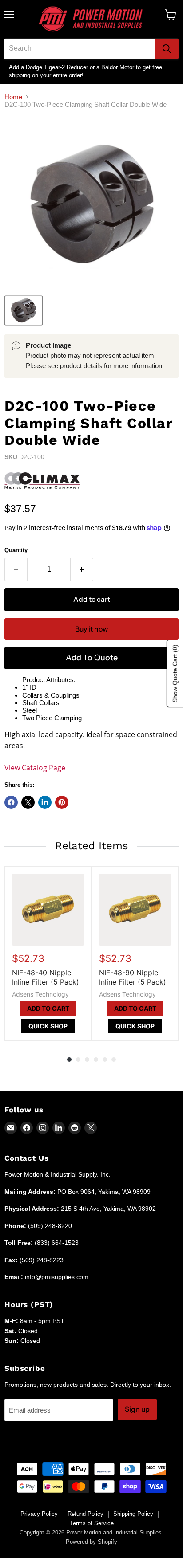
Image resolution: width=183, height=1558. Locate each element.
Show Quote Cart (175, 673)
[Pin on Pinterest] (61, 802)
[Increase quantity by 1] (82, 569)
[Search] (167, 49)
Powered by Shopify (91, 1541)
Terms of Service (92, 1523)
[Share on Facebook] (11, 802)
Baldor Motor (117, 67)
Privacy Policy (39, 1514)
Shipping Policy (133, 1514)
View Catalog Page (34, 768)
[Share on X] (28, 802)
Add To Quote (92, 658)
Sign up (137, 1409)
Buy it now (91, 629)
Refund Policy (85, 1514)
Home (13, 97)
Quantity (16, 550)
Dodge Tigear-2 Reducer (57, 67)
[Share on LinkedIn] (45, 802)
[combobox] (79, 49)
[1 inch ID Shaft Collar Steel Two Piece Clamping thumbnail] (23, 310)
